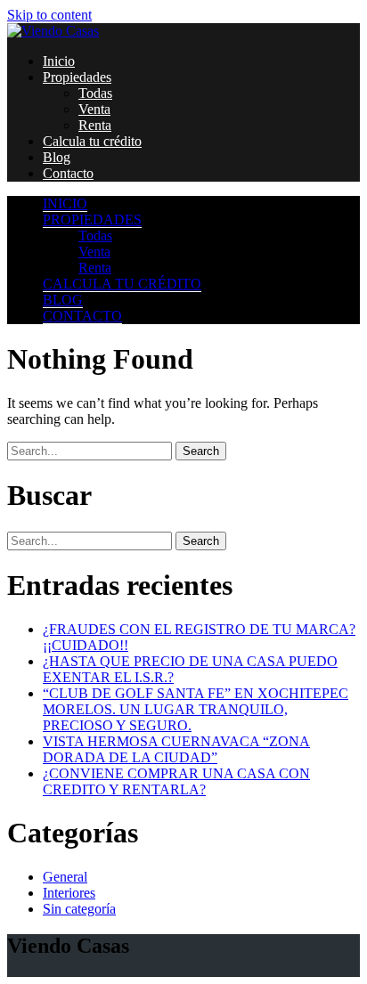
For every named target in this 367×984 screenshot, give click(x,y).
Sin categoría (79, 908)
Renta (94, 125)
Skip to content (49, 14)
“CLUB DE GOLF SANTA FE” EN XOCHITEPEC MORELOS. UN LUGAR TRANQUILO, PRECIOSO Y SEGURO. (195, 709)
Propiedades (77, 77)
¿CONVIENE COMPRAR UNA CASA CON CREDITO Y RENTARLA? (176, 781)
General (65, 876)
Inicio (59, 61)
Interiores (69, 892)
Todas (95, 93)
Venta (94, 109)
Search (201, 451)
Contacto (68, 173)
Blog (56, 157)
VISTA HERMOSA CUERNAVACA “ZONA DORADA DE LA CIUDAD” (176, 749)
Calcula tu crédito (92, 141)
